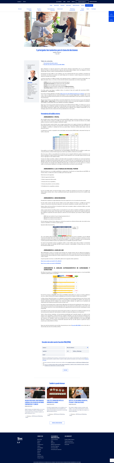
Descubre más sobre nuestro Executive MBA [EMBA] (54, 64)
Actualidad (19, 1)
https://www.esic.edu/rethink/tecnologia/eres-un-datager (72, 93)
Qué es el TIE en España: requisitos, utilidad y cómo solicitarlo (78, 401)
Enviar (65, 370)
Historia (38, 441)
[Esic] (21, 438)
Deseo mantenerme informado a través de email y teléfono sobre (67, 362)
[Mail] (59, 56)
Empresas (73, 1)
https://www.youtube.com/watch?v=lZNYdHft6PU (51, 263)
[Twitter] (54, 56)
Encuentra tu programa (81, 1)
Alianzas (39, 451)
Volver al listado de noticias (57, 422)
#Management (31, 98)
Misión (38, 442)
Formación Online (54, 447)
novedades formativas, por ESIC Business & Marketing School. (78, 362)
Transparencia (40, 444)
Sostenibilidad (40, 447)
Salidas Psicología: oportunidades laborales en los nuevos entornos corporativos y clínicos (34, 402)
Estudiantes (60, 1)
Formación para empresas (56, 449)
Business (55, 52)
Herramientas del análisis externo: (51, 63)
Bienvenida (39, 439)
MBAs (52, 441)
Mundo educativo (28, 406)
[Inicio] (26, 5)
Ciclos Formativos (54, 439)
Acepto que (67, 365)
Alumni (64, 1)
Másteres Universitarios (55, 444)
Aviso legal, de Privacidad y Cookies (53, 462)
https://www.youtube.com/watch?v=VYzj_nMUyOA (51, 261)
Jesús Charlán (30, 82)
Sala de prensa (40, 456)
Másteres (53, 442)
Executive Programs (55, 446)
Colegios (68, 1)
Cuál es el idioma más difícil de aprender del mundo (55, 401)
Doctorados (67, 444)
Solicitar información (89, 5)
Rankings (39, 449)
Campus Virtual (40, 457)
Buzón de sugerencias (64, 462)
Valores (38, 446)
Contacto (24, 1)
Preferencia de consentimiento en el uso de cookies (74, 462)
